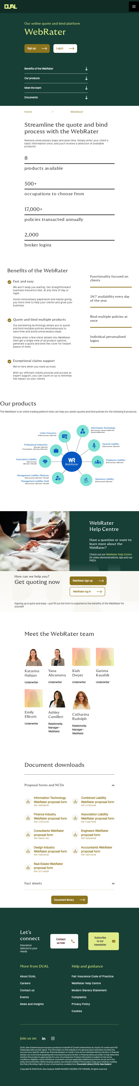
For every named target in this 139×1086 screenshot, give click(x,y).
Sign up (31, 48)
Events (24, 997)
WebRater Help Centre (119, 554)
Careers (25, 983)
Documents (31, 97)
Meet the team (32, 87)
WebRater (77, 111)
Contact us (27, 990)
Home (28, 111)
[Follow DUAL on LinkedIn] (43, 1038)
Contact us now (61, 941)
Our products (32, 78)
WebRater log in (82, 591)
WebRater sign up (83, 580)
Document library (64, 899)
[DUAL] (10, 6)
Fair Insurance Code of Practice (93, 976)
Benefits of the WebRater (38, 68)
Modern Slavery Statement (89, 990)
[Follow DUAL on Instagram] (52, 1038)
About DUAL (28, 976)
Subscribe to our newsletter (100, 941)
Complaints (79, 997)
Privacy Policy (81, 1004)
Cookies (77, 1011)
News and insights (32, 1004)
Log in (59, 48)
